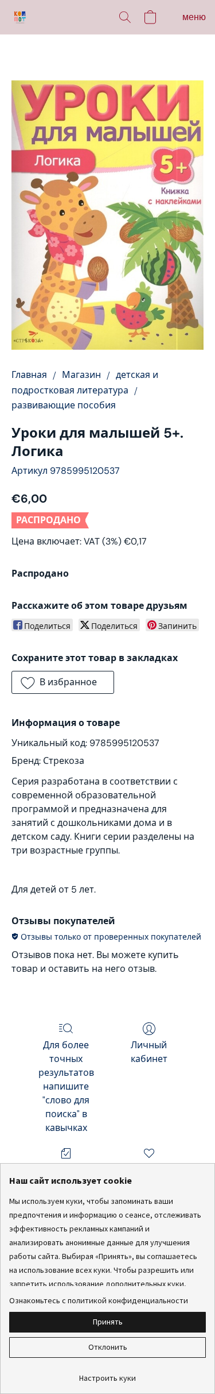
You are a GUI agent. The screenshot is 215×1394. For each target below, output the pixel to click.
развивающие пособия (63, 405)
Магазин (81, 375)
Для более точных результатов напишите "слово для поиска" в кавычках (66, 1086)
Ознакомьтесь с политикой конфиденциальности (98, 1300)
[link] (107, 1373)
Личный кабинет (149, 1052)
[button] (20, 17)
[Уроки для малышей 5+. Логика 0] (107, 215)
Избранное (149, 1170)
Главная (29, 375)
